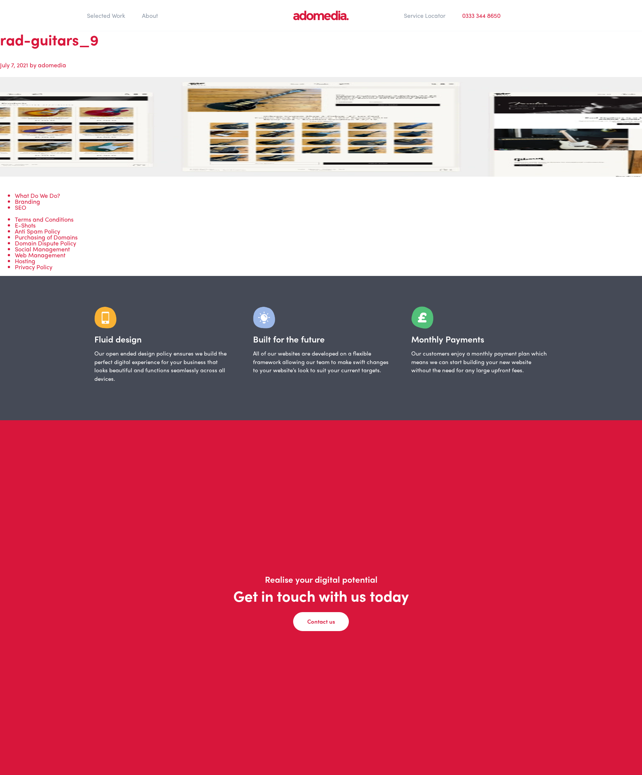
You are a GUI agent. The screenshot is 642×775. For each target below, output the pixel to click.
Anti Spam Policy (37, 231)
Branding (27, 201)
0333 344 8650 (481, 15)
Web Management (40, 255)
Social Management (42, 249)
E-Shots (25, 225)
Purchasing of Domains (46, 237)
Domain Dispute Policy (45, 243)
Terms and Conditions (44, 219)
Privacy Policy (33, 267)
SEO (20, 207)
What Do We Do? (37, 195)
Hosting (25, 261)
